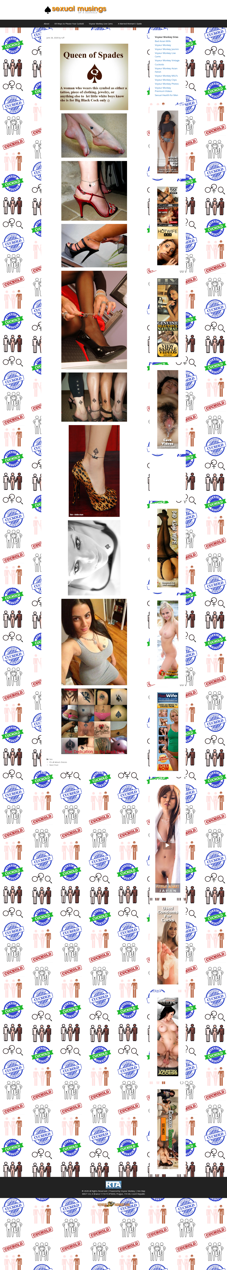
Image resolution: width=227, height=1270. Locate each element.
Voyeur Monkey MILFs (166, 75)
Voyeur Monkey (163, 45)
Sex (51, 759)
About (46, 23)
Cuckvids (159, 64)
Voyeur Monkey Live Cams (101, 23)
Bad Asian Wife (163, 41)
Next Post (53, 765)
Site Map (141, 1191)
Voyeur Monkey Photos (167, 83)
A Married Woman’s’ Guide (130, 23)
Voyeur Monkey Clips (166, 79)
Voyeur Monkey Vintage (167, 60)
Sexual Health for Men (166, 95)
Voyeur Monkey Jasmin (167, 49)
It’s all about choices (58, 762)
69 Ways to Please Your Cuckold (69, 23)
